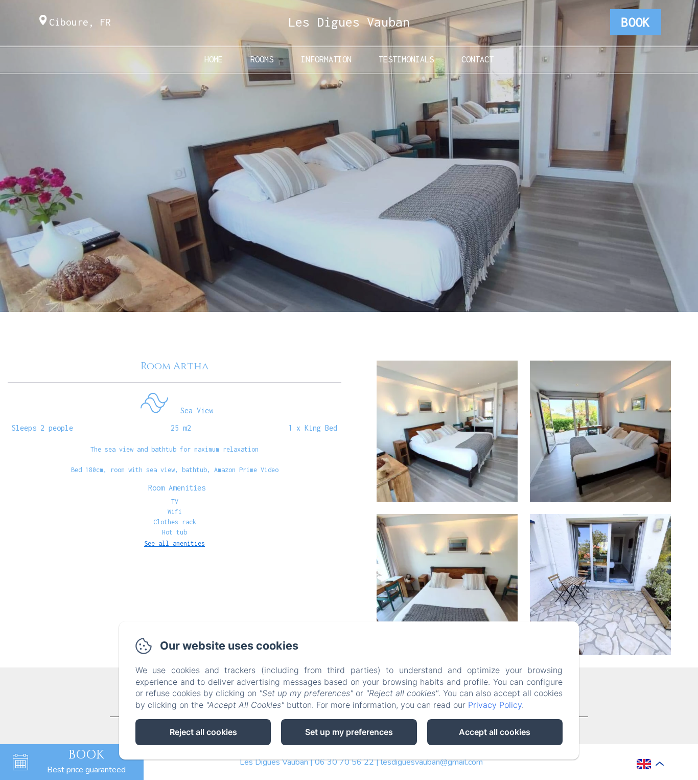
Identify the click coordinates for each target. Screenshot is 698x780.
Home (213, 58)
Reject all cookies (203, 732)
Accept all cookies (494, 732)
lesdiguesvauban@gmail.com (432, 762)
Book (635, 22)
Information (326, 58)
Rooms (261, 58)
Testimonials (406, 58)
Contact (477, 58)
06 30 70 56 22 (344, 762)
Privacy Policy (495, 705)
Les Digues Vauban (349, 21)
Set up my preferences (349, 732)
